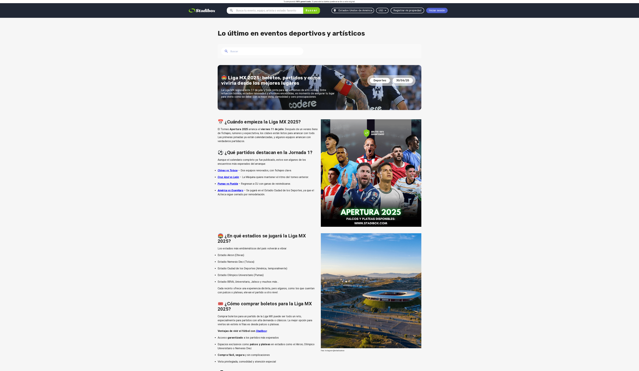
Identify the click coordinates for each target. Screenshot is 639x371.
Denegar (162, 355)
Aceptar (477, 355)
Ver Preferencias (319, 355)
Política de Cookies (230, 347)
